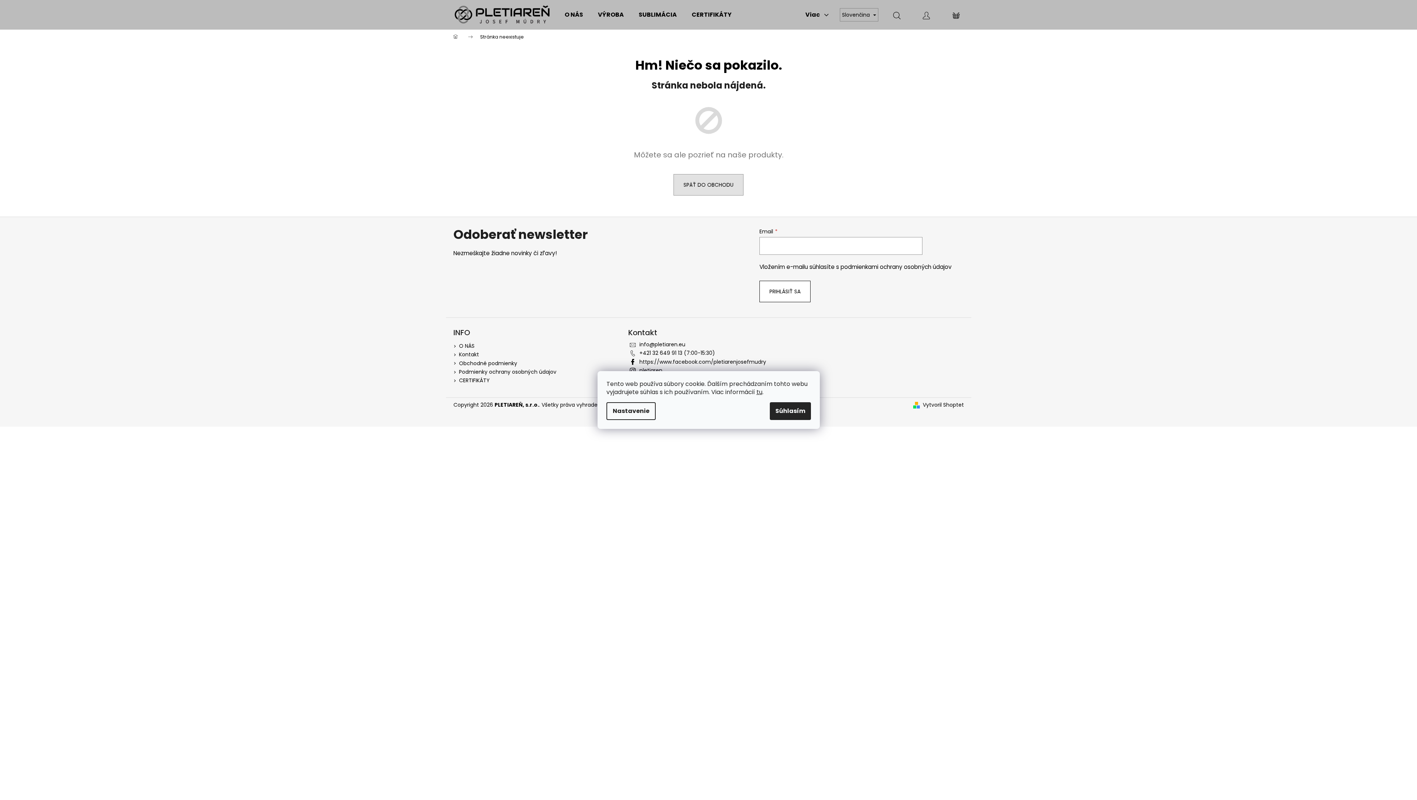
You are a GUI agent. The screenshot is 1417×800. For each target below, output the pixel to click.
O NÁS (467, 346)
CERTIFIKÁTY (474, 380)
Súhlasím (790, 411)
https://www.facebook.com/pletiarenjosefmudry (702, 362)
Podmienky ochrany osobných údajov (507, 372)
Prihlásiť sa (785, 291)
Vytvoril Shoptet (943, 405)
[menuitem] (574, 15)
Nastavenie (631, 411)
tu (759, 392)
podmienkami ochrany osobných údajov (896, 267)
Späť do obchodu (708, 185)
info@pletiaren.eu (662, 344)
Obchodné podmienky (488, 363)
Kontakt (469, 354)
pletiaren (650, 370)
